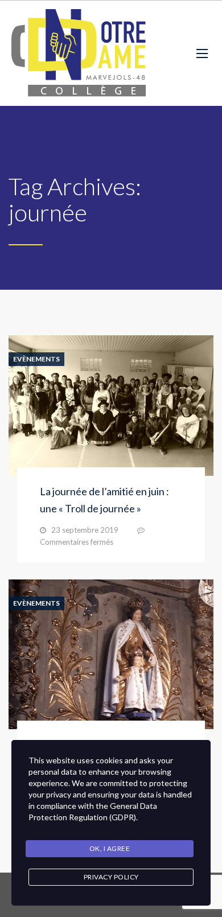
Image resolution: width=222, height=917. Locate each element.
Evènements (36, 359)
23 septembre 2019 (84, 529)
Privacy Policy (111, 877)
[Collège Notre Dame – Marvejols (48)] (80, 53)
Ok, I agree (109, 848)
